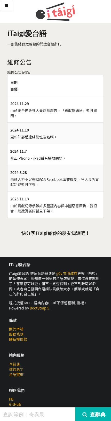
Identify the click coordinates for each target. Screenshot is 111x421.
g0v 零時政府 (66, 273)
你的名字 (16, 369)
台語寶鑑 (16, 374)
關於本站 (16, 328)
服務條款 (16, 334)
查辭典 (14, 364)
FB (11, 399)
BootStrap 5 (39, 308)
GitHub (15, 404)
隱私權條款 (18, 339)
